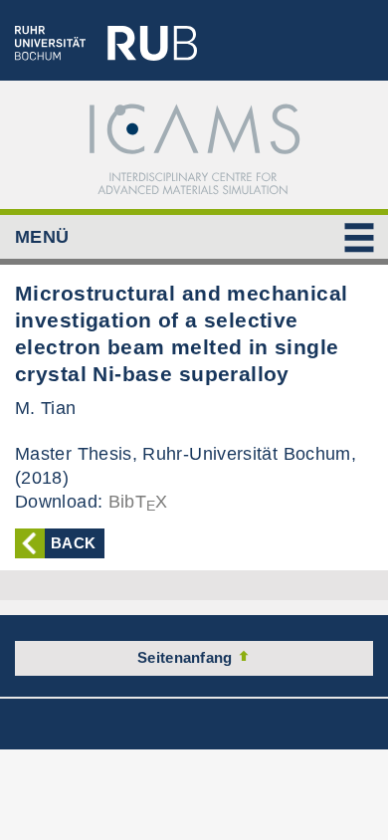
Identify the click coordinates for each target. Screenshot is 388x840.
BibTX (138, 502)
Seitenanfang (187, 657)
